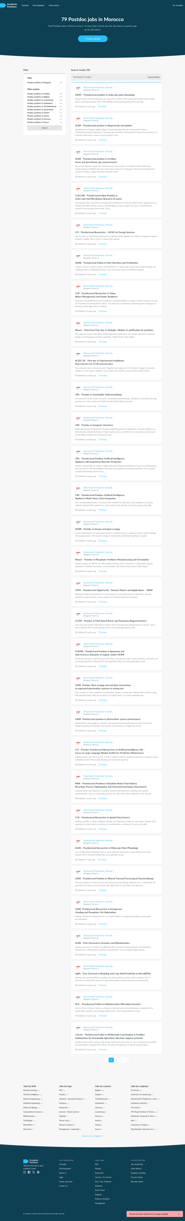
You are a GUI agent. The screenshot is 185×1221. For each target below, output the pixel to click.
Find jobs (25, 5)
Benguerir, (87, 90)
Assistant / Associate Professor (72, 1099)
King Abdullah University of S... (144, 1129)
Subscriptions (136, 1168)
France (98, 1129)
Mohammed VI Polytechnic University (98, 87)
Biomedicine (29, 1124)
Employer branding (138, 1173)
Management (100, 1203)
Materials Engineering (33, 1103)
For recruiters (178, 5)
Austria (98, 1120)
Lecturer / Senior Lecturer (70, 1112)
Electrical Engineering (32, 1099)
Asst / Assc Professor (103, 1181)
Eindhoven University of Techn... (144, 1116)
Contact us (63, 1186)
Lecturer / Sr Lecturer (103, 1177)
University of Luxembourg (142, 1094)
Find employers (39, 5)
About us (62, 1173)
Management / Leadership (70, 1129)
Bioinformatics (30, 1116)
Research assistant (67, 1124)
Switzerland (101, 1103)
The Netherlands (103, 1099)
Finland (99, 1124)
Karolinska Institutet (140, 1103)
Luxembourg (101, 1112)
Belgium (99, 1090)
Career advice (54, 5)
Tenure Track (65, 1120)
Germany (100, 1107)
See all (44, 128)
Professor (64, 1103)
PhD (62, 1090)
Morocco (95, 90)
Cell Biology (29, 1120)
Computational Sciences (34, 1112)
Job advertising (137, 1164)
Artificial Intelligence (32, 1094)
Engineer (63, 1116)
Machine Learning (31, 1090)
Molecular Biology (31, 1107)
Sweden (99, 1094)
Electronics (28, 1129)
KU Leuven (136, 1090)
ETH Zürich (136, 1107)
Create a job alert (93, 38)
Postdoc (103, 106)
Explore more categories (91, 1136)
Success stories (137, 1177)
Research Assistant (102, 1198)
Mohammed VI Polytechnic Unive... (145, 1099)
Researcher (64, 1107)
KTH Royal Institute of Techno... (144, 1112)
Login (61, 1177)
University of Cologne (140, 1124)
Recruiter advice (137, 1181)
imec (134, 1120)
